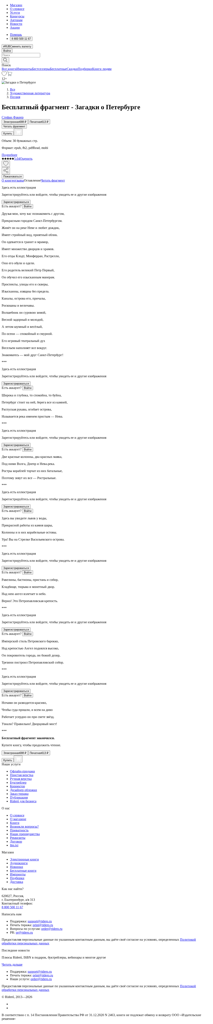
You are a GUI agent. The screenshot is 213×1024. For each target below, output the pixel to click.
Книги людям (101, 69)
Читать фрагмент (14, 126)
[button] (106, 60)
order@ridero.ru (51, 929)
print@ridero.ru (43, 925)
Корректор (17, 786)
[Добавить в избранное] (6, 164)
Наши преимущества (25, 834)
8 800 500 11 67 (12, 907)
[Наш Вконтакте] (12, 1004)
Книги (14, 823)
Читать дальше (12, 964)
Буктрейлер (18, 782)
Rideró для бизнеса (23, 801)
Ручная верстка (21, 779)
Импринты (24, 69)
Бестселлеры (41, 69)
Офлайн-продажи (22, 771)
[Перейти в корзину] (9, 75)
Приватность (19, 830)
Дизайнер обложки (23, 790)
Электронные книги (24, 859)
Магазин (16, 5)
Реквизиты (17, 838)
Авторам (16, 20)
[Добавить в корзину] (18, 132)
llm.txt (14, 845)
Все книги (9, 69)
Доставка (16, 882)
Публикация (19, 797)
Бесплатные (58, 69)
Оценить (26, 158)
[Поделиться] (6, 170)
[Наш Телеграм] (12, 1008)
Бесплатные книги (23, 870)
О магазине (18, 819)
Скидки (72, 69)
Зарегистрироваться (16, 202)
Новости (16, 24)
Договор (16, 841)
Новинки (16, 867)
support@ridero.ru (40, 921)
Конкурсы (17, 16)
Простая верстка (21, 775)
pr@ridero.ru (24, 932)
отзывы (18, 180)
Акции (15, 27)
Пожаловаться (12, 176)
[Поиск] (5, 60)
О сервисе (17, 9)
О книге (7, 180)
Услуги (15, 12)
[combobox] (106, 55)
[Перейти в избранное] (4, 75)
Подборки (85, 69)
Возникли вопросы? (24, 826)
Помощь (16, 34)
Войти (7, 50)
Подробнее (9, 155)
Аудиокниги (19, 863)
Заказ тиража (19, 793)
